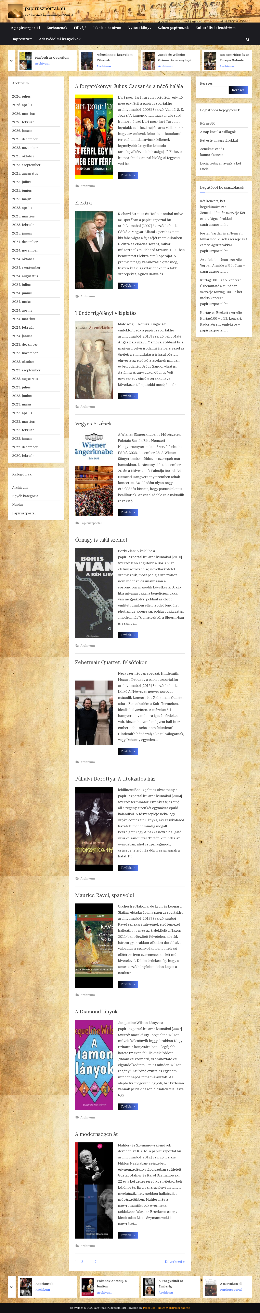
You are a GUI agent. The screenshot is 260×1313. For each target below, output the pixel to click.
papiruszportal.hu (45, 8)
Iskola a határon (107, 28)
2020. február (23, 455)
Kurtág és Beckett (214, 312)
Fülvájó (80, 28)
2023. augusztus (25, 378)
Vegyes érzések (93, 423)
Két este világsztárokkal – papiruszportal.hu (222, 219)
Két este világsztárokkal (219, 140)
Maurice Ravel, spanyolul (104, 895)
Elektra (83, 202)
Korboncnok (57, 28)
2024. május (21, 301)
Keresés (206, 83)
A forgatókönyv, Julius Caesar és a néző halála (129, 86)
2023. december (25, 344)
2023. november (25, 353)
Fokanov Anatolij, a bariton (107, 1283)
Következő (173, 1261)
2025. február (23, 225)
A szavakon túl (226, 1283)
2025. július (21, 182)
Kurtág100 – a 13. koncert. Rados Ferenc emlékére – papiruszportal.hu (221, 324)
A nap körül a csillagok (218, 132)
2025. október (23, 156)
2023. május (21, 404)
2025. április (22, 207)
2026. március (23, 113)
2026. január (22, 130)
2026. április (22, 105)
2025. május (21, 199)
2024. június (22, 293)
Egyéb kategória (25, 496)
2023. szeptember (26, 370)
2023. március (23, 421)
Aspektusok (40, 1283)
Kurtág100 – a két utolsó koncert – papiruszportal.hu (221, 298)
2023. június (22, 396)
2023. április (22, 413)
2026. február (23, 122)
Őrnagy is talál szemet (101, 540)
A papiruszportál (25, 28)
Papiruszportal (91, 523)
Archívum (38, 63)
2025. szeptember (26, 165)
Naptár (17, 504)
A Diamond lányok (96, 1011)
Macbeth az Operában (47, 57)
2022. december (25, 447)
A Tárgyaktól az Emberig (166, 1283)
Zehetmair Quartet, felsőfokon (111, 662)
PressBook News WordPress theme (166, 1308)
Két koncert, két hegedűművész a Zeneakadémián (213, 207)
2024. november (25, 250)
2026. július (21, 96)
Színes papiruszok (173, 28)
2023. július (21, 387)
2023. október (23, 361)
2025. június (22, 190)
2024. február (23, 327)
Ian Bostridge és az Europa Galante (230, 57)
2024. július (21, 284)
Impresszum (21, 39)
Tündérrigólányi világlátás (106, 313)
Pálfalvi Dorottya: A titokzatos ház (115, 778)
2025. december (25, 139)
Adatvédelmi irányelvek (60, 39)
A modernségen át (96, 1134)
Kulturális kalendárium (215, 28)
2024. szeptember (26, 267)
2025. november (25, 147)
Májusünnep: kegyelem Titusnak (110, 57)
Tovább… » (129, 176)
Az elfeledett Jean (214, 259)
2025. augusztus (25, 173)
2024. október (23, 259)
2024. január (22, 336)
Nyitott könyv (139, 28)
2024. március (23, 319)
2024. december (25, 242)
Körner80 (207, 123)
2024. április (22, 310)
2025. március (23, 216)
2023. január (22, 438)
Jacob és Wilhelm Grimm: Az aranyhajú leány (170, 58)
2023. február (23, 430)
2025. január (22, 233)
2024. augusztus (25, 276)
